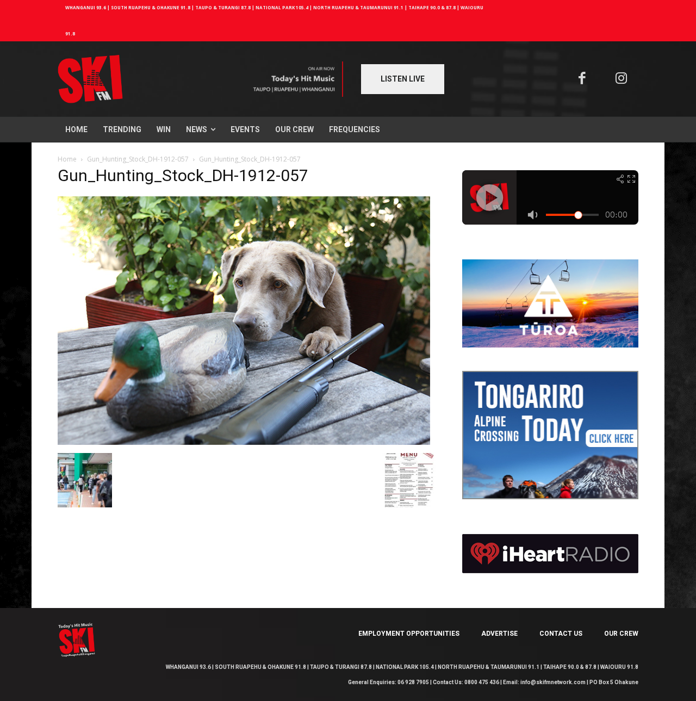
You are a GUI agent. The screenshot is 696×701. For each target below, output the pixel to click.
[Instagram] (622, 79)
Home (67, 159)
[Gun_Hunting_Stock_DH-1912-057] (244, 441)
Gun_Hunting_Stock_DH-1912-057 (138, 159)
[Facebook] (582, 79)
